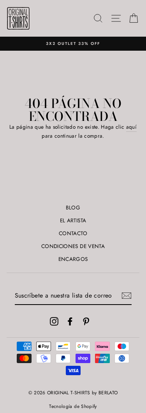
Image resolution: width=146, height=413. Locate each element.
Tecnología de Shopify (73, 406)
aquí (131, 127)
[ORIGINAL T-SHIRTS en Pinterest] (86, 321)
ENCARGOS (73, 259)
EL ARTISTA (73, 220)
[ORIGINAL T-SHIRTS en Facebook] (70, 321)
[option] (73, 44)
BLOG (73, 207)
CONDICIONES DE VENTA (73, 246)
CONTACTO (73, 233)
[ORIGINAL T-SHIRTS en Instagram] (54, 321)
